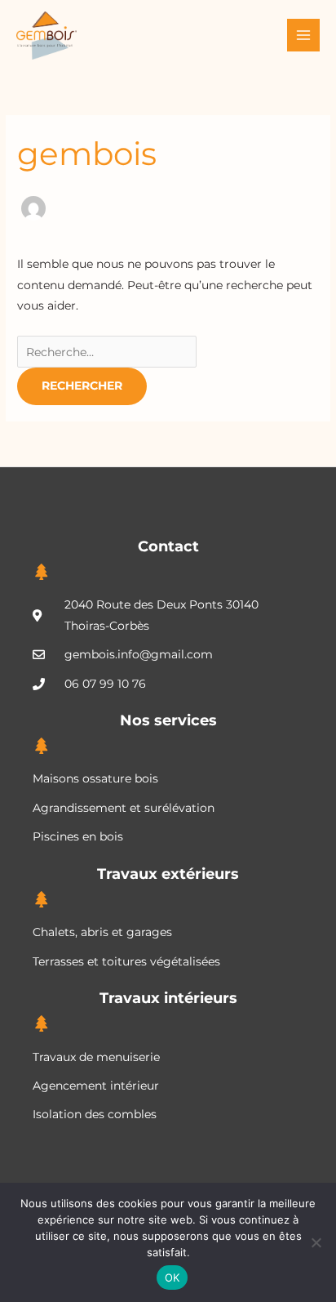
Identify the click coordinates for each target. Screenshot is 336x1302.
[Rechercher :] (107, 352)
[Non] (315, 1242)
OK (172, 1277)
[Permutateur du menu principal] (304, 35)
